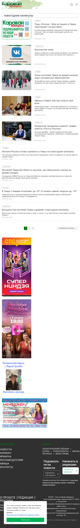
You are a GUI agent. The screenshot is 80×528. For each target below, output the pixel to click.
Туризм (5, 148)
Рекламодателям (11, 460)
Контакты (6, 467)
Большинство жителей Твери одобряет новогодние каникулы (35, 209)
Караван (5, 453)
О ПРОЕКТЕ (7, 497)
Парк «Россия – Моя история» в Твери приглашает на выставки (55, 25)
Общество (39, 46)
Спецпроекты (60, 451)
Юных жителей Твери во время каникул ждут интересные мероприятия (56, 76)
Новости (39, 122)
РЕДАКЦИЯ (25, 497)
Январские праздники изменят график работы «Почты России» (55, 127)
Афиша (38, 21)
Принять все (25, 520)
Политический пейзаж (55, 449)
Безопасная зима (44, 49)
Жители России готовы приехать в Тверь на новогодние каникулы (38, 151)
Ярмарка (5, 456)
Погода (5, 188)
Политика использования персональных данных (23, 515)
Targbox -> (74, 520)
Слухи (45, 451)
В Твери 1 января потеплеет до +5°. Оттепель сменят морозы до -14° (39, 191)
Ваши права (62, 453)
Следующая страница (67, 228)
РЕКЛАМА (6, 500)
